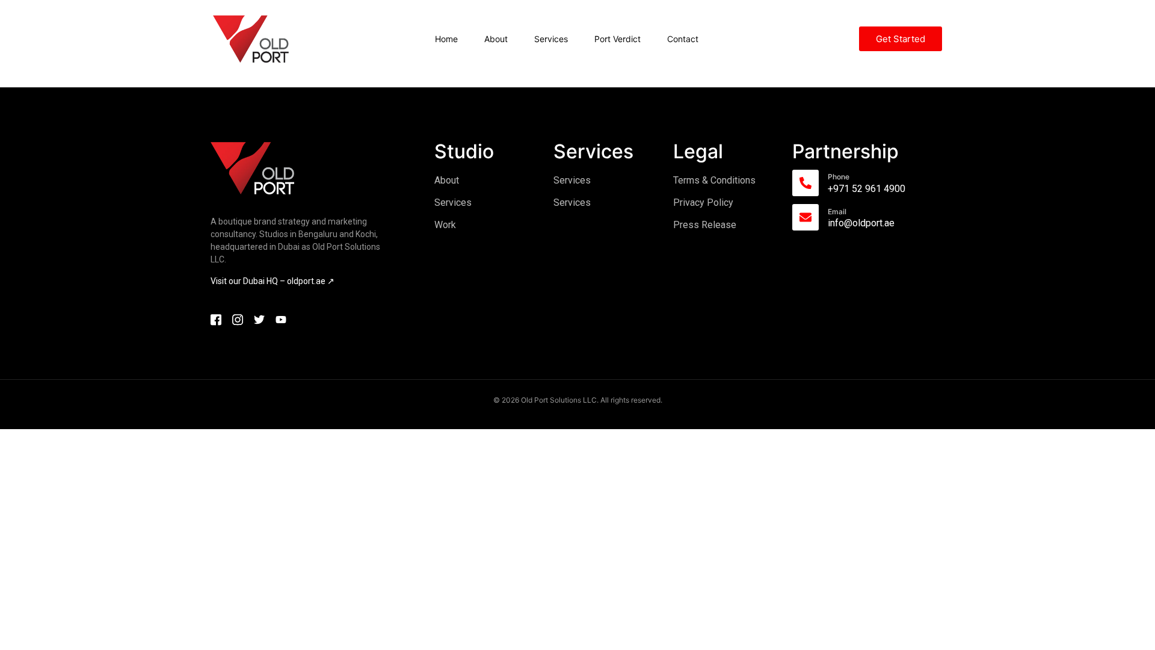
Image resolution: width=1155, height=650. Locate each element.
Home (446, 39)
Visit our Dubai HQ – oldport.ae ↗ (272, 281)
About (496, 39)
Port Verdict (617, 39)
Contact (682, 39)
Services (551, 39)
